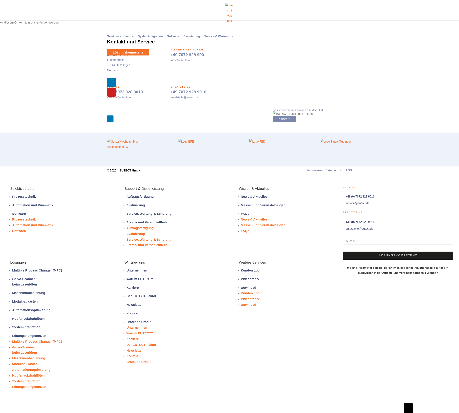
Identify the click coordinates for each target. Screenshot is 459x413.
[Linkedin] (111, 82)
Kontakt (132, 313)
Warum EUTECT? (139, 279)
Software (173, 36)
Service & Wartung (217, 36)
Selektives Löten (118, 36)
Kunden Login (251, 270)
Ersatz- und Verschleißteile (146, 222)
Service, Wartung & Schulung (148, 213)
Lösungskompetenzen (29, 336)
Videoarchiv (250, 279)
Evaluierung (191, 36)
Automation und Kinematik (32, 205)
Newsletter (134, 305)
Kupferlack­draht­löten (28, 319)
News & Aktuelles (254, 196)
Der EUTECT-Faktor (141, 296)
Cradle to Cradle (138, 322)
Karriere (132, 287)
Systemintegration (150, 36)
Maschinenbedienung (28, 293)
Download (248, 287)
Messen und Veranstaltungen (263, 205)
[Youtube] (111, 92)
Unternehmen (136, 270)
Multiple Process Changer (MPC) (37, 270)
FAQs (245, 213)
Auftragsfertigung (140, 196)
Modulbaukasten (25, 301)
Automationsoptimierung (31, 310)
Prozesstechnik (24, 196)
